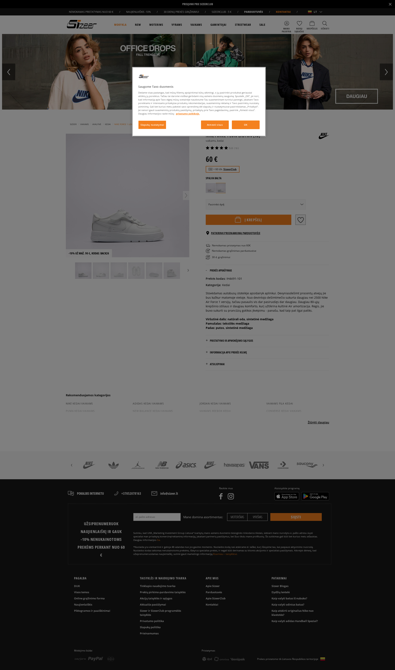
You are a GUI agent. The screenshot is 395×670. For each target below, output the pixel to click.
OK (245, 124)
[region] (199, 101)
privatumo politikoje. (188, 113)
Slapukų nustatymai (152, 124)
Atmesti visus (215, 124)
